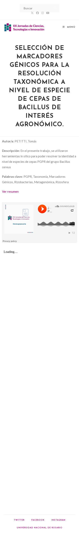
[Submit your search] (55, 7)
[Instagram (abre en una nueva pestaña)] (42, 13)
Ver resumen (10, 191)
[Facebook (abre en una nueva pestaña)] (37, 13)
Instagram (58, 520)
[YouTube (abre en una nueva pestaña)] (47, 13)
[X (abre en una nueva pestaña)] (32, 13)
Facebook (38, 520)
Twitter (19, 520)
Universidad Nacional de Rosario (39, 528)
